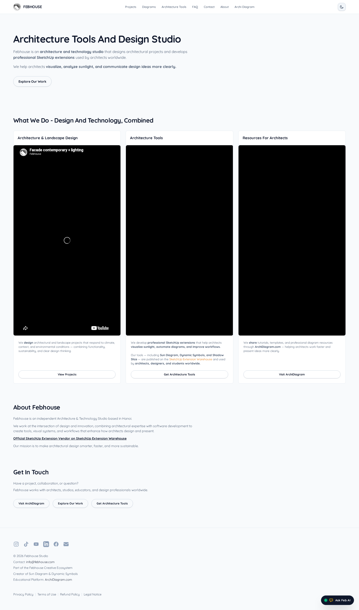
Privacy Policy (23, 594)
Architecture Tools (174, 7)
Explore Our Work (32, 81)
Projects (130, 7)
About (224, 7)
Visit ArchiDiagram (292, 374)
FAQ (195, 7)
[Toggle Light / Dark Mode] (342, 7)
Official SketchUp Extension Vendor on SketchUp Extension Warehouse (70, 438)
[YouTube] (36, 544)
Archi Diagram (244, 7)
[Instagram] (16, 544)
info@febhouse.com (40, 562)
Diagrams (149, 7)
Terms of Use (46, 594)
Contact (209, 7)
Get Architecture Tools (179, 374)
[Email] (66, 544)
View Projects (67, 374)
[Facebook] (56, 544)
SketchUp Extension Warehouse (190, 359)
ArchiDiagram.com (58, 580)
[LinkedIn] (46, 544)
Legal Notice (92, 594)
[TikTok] (26, 544)
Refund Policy (70, 594)
